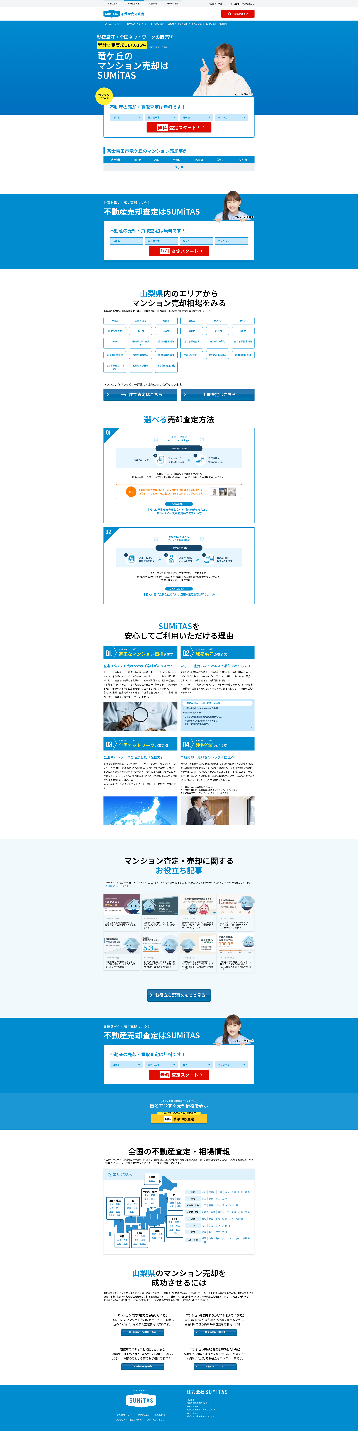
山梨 (146, 1195)
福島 (179, 1206)
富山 (153, 1199)
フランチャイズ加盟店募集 (127, 1419)
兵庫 (143, 1236)
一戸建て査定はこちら (141, 394)
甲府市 (115, 320)
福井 (153, 1202)
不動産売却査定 (240, 14)
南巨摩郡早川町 (166, 341)
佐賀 (118, 1204)
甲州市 (243, 331)
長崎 (111, 1207)
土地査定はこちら (219, 394)
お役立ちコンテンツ (215, 1366)
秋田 (172, 1202)
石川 (146, 1202)
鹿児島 (111, 1215)
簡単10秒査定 (179, 1118)
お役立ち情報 (172, 3)
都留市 (166, 320)
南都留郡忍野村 (192, 355)
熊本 (118, 1207)
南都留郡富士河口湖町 (115, 367)
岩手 (179, 1198)
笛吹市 (192, 331)
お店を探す (153, 3)
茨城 (171, 1229)
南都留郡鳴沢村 (243, 355)
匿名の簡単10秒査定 (215, 1332)
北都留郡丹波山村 (166, 365)
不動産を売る (134, 3)
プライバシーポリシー (157, 1419)
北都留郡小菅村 (140, 365)
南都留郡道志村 (140, 355)
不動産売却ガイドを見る (117, 885)
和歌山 (143, 1243)
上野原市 (217, 331)
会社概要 (159, 1414)
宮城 (179, 1202)
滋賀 (143, 1239)
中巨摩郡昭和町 (115, 355)
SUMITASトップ (124, 1414)
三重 (160, 1237)
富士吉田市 (140, 320)
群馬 (175, 1233)
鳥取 (135, 1207)
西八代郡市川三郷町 (140, 343)
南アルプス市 (115, 331)
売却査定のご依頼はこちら (142, 1332)
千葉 (171, 1225)
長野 (153, 1195)
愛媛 (119, 1239)
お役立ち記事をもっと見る (180, 995)
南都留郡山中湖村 (217, 355)
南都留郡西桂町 (166, 355)
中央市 (115, 341)
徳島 (119, 1243)
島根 (129, 1207)
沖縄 (119, 1215)
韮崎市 (243, 320)
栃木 (178, 1229)
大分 (111, 1211)
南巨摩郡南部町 (217, 341)
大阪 (136, 1236)
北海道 (152, 1180)
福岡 (111, 1204)
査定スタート (185, 251)
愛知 (154, 1234)
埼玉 (178, 1225)
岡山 (129, 1204)
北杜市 (140, 331)
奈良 (135, 1243)
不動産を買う (113, 3)
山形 (172, 1206)
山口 (132, 1211)
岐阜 (154, 1237)
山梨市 (192, 320)
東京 (170, 1222)
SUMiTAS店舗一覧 (142, 1366)
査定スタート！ (185, 127)
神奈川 (178, 1222)
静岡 (160, 1234)
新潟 (146, 1199)
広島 (135, 1204)
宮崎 (118, 1211)
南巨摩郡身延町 (192, 341)
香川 (126, 1239)
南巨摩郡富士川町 (243, 341)
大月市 (217, 320)
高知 (126, 1243)
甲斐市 (166, 331)
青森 (172, 1198)
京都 (136, 1239)
